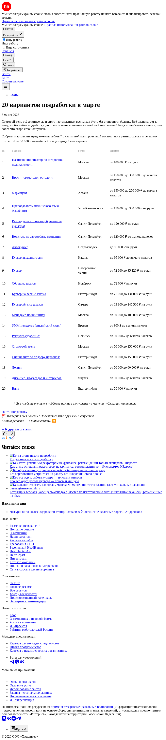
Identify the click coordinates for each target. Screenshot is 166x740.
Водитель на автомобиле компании (36, 236)
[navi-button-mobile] (6, 86)
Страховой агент (23, 346)
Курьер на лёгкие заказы (29, 294)
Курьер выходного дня (27, 257)
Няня (15, 388)
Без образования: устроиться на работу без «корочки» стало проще (56, 473)
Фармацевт (19, 193)
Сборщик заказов (24, 283)
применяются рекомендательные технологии (82, 706)
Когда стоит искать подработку (31, 459)
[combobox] (19, 728)
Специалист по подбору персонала (36, 357)
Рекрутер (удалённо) (26, 336)
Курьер (17, 270)
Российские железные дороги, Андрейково (112, 511)
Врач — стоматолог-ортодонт (32, 177)
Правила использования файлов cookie (71, 24)
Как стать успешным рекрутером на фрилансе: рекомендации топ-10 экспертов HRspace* (72, 466)
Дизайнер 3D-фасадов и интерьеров (37, 378)
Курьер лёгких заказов (27, 304)
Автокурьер (20, 247)
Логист (17, 367)
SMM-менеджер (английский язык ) (36, 325)
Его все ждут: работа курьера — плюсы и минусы (44, 481)
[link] (8, 64)
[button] (6, 74)
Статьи (14, 95)
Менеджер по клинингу (28, 315)
